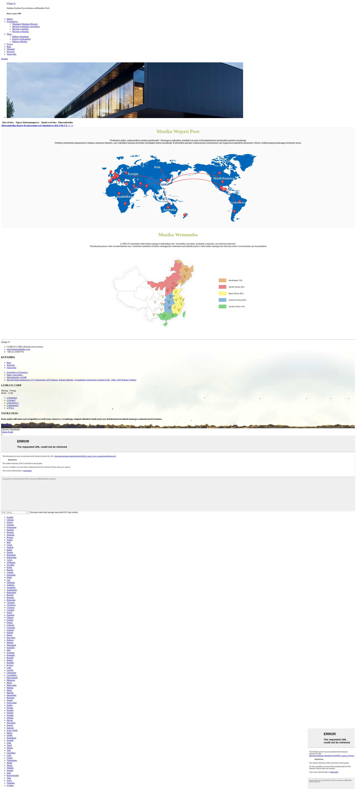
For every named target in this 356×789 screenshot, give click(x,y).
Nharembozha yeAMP (17, 377)
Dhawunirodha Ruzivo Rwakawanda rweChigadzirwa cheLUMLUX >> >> (37, 125)
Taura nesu (11, 54)
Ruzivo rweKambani (21, 39)
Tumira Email (7, 432)
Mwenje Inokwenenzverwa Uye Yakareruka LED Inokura (32, 380)
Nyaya (10, 44)
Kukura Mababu (66, 380)
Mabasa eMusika (19, 41)
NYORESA (6, 424)
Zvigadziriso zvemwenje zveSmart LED (92, 380)
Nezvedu (11, 51)
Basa (9, 46)
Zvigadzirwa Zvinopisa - (17, 372)
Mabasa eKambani (20, 36)
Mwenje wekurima (20, 31)
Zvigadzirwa (12, 21)
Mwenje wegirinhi (20, 29)
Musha (10, 19)
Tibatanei (11, 49)
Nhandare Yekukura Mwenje (25, 24)
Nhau (9, 34)
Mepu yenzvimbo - (15, 375)
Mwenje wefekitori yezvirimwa (26, 26)
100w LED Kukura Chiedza (123, 380)
